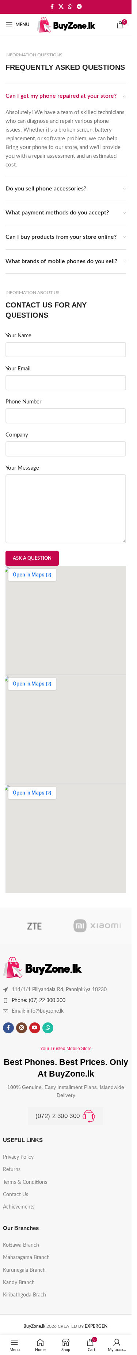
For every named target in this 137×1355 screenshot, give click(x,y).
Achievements (18, 1207)
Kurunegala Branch (24, 1270)
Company (16, 435)
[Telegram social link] (79, 7)
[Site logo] (66, 24)
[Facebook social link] (51, 7)
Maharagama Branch (26, 1257)
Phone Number (23, 402)
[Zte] (34, 926)
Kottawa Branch (21, 1245)
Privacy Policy (18, 1157)
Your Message (22, 468)
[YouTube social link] (34, 1027)
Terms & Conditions (25, 1182)
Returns (11, 1169)
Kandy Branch (19, 1282)
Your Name (18, 335)
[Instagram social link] (21, 1027)
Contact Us (15, 1194)
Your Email (18, 368)
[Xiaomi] (97, 926)
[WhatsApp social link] (70, 7)
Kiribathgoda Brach (24, 1295)
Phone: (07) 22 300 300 (38, 1000)
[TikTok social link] (61, 1027)
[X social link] (61, 7)
